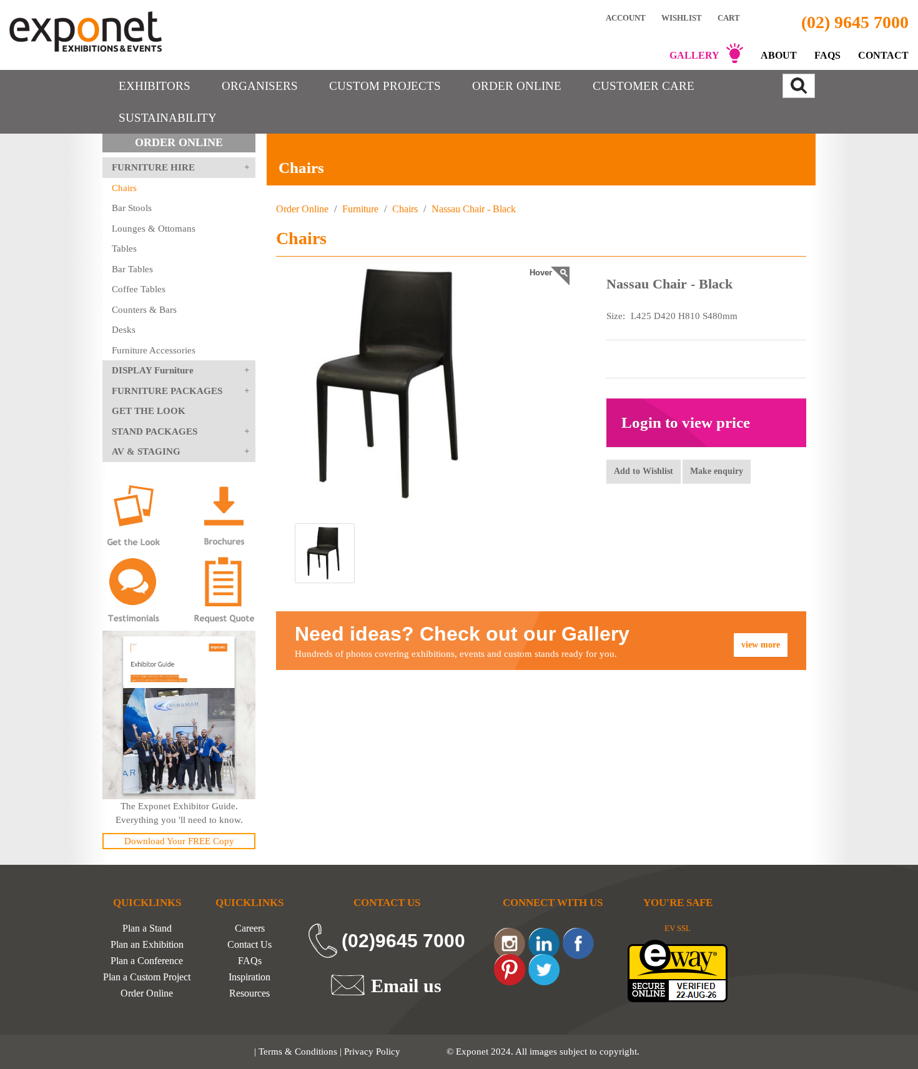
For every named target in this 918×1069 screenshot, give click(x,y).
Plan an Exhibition (147, 945)
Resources (249, 993)
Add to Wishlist (643, 471)
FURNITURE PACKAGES (167, 391)
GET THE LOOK (148, 411)
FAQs (827, 55)
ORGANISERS (260, 85)
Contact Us (249, 945)
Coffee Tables (138, 289)
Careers (250, 929)
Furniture (360, 209)
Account (626, 17)
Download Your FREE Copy (179, 841)
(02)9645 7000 (403, 940)
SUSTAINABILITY (168, 117)
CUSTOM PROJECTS (385, 85)
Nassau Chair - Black (472, 209)
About (779, 55)
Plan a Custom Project (146, 977)
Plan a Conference (147, 961)
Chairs (124, 188)
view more (760, 644)
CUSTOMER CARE (643, 85)
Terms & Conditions (298, 1052)
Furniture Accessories (153, 350)
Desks (124, 330)
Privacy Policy (372, 1052)
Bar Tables (132, 269)
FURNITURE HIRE (153, 167)
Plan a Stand (147, 929)
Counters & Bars (144, 310)
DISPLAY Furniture (153, 370)
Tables (124, 249)
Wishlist (681, 17)
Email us (406, 985)
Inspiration (249, 977)
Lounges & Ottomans (153, 229)
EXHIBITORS (154, 85)
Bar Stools (132, 208)
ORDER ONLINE (516, 85)
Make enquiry (716, 471)
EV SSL (677, 928)
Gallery (694, 55)
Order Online (302, 209)
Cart (730, 17)
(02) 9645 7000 (855, 22)
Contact (883, 55)
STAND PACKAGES (154, 431)
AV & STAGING (146, 451)
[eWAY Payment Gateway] (678, 970)
